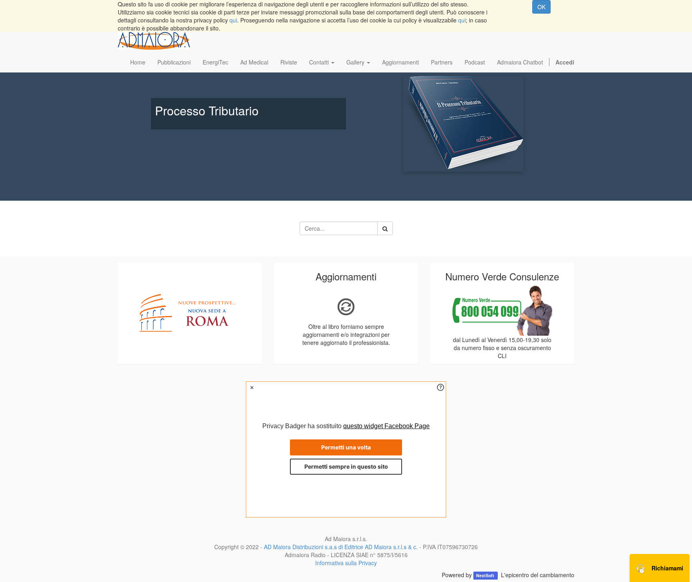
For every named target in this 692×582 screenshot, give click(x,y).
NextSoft (485, 575)
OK (541, 7)
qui (233, 20)
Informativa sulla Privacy (346, 563)
